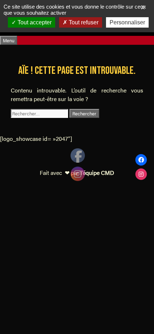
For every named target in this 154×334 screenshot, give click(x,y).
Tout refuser (82, 22)
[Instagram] (141, 174)
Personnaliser (127, 22)
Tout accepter (34, 22)
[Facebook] (141, 160)
